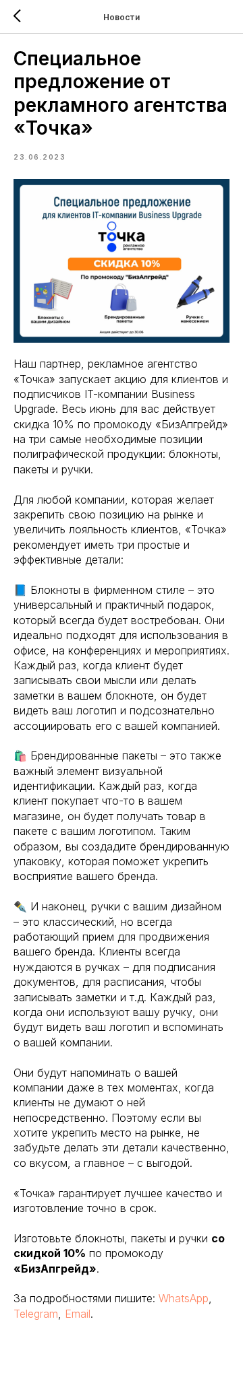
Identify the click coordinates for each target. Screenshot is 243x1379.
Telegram (36, 1313)
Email (77, 1313)
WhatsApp (184, 1298)
